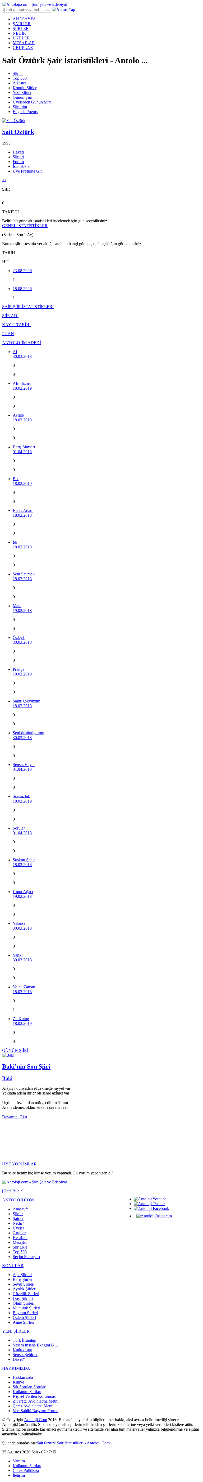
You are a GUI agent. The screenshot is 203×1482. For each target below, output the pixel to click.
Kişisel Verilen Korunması (35, 1396)
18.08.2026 (22, 288)
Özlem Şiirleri (24, 1317)
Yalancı (19, 923)
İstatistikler (22, 166)
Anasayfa (21, 1209)
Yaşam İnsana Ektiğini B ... (35, 1345)
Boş (16, 478)
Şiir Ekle (20, 1247)
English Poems (25, 111)
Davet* (19, 1359)
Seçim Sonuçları (26, 1256)
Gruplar (19, 1233)
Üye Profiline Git (27, 171)
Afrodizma (22, 383)
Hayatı (18, 152)
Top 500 (20, 78)
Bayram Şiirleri (25, 1312)
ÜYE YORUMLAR (19, 1164)
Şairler (18, 1218)
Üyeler (18, 1228)
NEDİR (19, 33)
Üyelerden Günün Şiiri (32, 102)
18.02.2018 (22, 420)
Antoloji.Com (35, 1419)
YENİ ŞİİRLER (16, 1331)
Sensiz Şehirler (25, 1354)
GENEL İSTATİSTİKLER (25, 225)
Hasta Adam (23, 510)
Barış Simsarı (24, 447)
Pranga (18, 669)
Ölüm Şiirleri (23, 1303)
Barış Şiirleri (23, 1279)
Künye (18, 1382)
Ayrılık (18, 415)
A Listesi (20, 83)
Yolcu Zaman (24, 987)
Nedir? (18, 1223)
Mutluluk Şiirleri (26, 1308)
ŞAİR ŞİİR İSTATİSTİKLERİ (28, 306)
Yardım (19, 1461)
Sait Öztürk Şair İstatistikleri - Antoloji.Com (73, 1443)
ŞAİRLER (22, 23)
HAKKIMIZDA (16, 1368)
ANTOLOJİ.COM (18, 1200)
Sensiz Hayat (24, 764)
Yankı (17, 955)
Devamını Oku (14, 1117)
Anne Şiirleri (23, 1322)
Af (15, 351)
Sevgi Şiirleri (23, 1284)
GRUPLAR (23, 47)
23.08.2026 (22, 270)
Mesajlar (20, 1242)
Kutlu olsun (22, 1350)
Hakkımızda (23, 1377)
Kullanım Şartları (27, 1391)
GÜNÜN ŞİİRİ (15, 1050)
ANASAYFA (24, 19)
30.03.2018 (22, 356)
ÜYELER (21, 38)
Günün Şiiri (22, 97)
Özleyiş (19, 637)
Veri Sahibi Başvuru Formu (35, 1410)
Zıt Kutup (21, 1018)
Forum (18, 161)
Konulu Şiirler (24, 87)
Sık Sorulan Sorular (29, 1387)
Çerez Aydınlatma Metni (33, 1406)
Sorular (19, 828)
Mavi (17, 605)
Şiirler (18, 73)
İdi (15, 542)
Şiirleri (18, 157)
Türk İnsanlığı (24, 1340)
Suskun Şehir (24, 860)
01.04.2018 (22, 451)
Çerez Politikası (26, 1470)
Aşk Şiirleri (22, 1274)
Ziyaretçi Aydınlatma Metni (35, 1401)
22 (4, 180)
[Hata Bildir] (12, 1191)
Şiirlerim (20, 107)
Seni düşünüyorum (28, 733)
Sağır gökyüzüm (26, 701)
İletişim (19, 1475)
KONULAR (13, 1265)
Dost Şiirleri (23, 1298)
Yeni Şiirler (22, 92)
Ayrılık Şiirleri (24, 1289)
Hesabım (20, 1237)
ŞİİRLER (21, 28)
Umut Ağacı (23, 891)
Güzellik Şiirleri (26, 1293)
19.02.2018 (22, 610)
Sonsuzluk (21, 796)
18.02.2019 (22, 388)
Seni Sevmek (24, 574)
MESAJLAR (24, 42)
